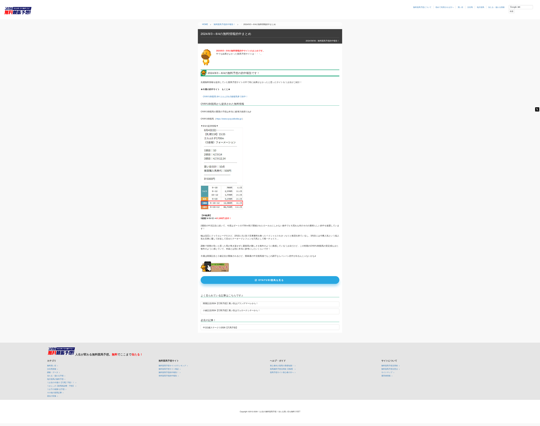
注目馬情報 (51, 369)
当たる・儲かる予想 (55, 375)
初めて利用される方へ (445, 7)
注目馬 (470, 7)
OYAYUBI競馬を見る (271, 280)
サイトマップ (386, 372)
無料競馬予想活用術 (389, 365)
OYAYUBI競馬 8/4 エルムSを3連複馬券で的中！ (225, 96)
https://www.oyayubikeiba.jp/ (229, 118)
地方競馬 (480, 7)
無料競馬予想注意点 (389, 369)
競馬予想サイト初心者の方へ (282, 372)
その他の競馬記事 (54, 392)
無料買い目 (51, 365)
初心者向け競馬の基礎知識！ (282, 365)
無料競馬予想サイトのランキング (172, 365)
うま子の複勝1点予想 (56, 389)
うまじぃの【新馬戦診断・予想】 (61, 385)
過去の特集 (51, 396)
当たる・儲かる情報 (496, 7)
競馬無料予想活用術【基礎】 (282, 369)
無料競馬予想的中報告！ (169, 372)
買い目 (460, 7)
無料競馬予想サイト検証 (169, 369)
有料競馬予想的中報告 (168, 375)
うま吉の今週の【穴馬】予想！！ (61, 382)
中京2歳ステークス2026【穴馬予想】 (220, 327)
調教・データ (52, 372)
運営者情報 (386, 375)
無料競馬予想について (422, 7)
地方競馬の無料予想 (55, 379)
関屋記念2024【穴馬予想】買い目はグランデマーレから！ (230, 303)
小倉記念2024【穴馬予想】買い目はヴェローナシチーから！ (231, 310)
